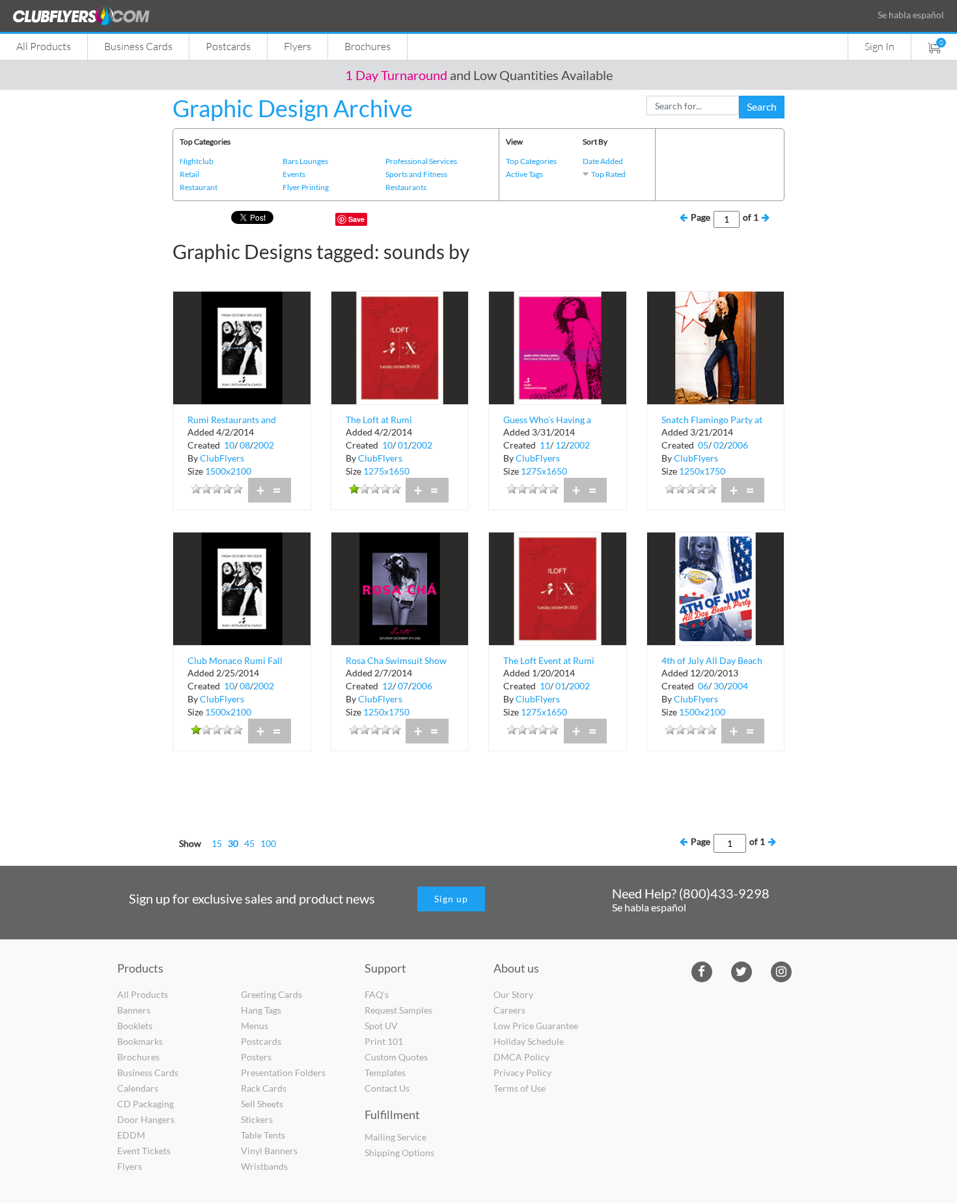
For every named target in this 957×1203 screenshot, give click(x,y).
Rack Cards (263, 1088)
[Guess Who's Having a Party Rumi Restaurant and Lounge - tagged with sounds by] (557, 346)
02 (719, 444)
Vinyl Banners (269, 1150)
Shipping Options (399, 1152)
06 (703, 685)
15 (217, 843)
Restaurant (198, 187)
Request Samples (398, 1010)
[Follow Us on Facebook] (701, 970)
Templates (385, 1072)
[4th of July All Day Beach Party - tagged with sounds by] (715, 587)
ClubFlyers (222, 457)
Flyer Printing (306, 187)
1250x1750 (702, 471)
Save (356, 219)
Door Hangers (145, 1119)
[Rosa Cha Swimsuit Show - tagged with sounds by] (400, 587)
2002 (263, 444)
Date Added (603, 161)
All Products (43, 46)
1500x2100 (228, 471)
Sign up (451, 898)
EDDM (131, 1135)
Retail (189, 174)
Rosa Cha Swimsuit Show (396, 660)
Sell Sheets (262, 1103)
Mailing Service (395, 1136)
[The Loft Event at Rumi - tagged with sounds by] (557, 587)
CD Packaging (145, 1103)
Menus (254, 1025)
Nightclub (197, 161)
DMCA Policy (521, 1056)
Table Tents (263, 1135)
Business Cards (138, 46)
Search (762, 106)
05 (703, 444)
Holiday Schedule (528, 1041)
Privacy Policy (522, 1072)
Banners (133, 1010)
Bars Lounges (305, 161)
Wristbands (264, 1166)
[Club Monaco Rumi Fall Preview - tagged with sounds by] (242, 587)
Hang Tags (261, 1010)
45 (249, 843)
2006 (737, 444)
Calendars (137, 1088)
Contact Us (387, 1088)
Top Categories (531, 161)
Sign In (880, 46)
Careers (509, 1010)
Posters (256, 1056)
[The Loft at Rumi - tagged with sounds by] (400, 346)
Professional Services (421, 161)
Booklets (134, 1025)
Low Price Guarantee (535, 1025)
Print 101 (384, 1041)
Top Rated (608, 174)
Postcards (228, 46)
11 (545, 444)
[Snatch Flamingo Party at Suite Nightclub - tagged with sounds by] (715, 346)
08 (245, 444)
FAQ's (377, 994)
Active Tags (524, 174)
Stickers (257, 1119)
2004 (737, 685)
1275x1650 (386, 471)
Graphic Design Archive (293, 108)
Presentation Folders (283, 1072)
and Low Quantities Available (479, 75)
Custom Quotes (396, 1056)
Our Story (513, 994)
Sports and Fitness (416, 174)
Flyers (297, 46)
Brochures (367, 46)
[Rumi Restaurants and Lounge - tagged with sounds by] (242, 346)
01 (403, 444)
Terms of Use (519, 1088)
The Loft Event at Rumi (548, 660)
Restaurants (405, 187)
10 (229, 444)
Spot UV (381, 1025)
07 (403, 685)
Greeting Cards (271, 994)
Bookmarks (140, 1041)
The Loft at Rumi (379, 419)
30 (719, 685)
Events (294, 174)
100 (268, 843)
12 (560, 444)
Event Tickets (144, 1150)
